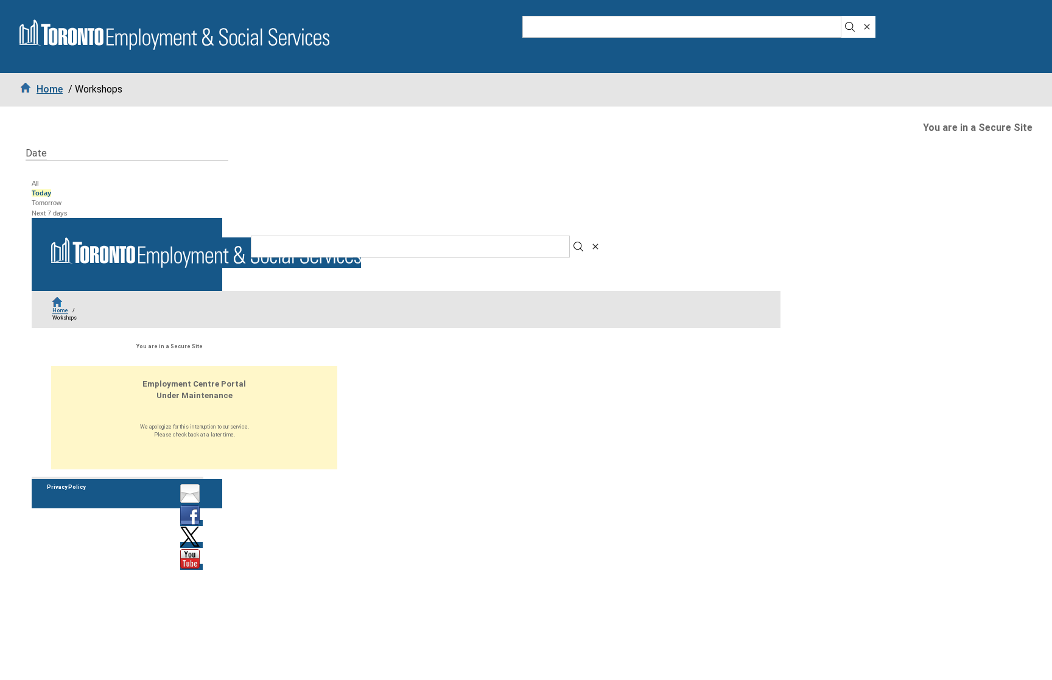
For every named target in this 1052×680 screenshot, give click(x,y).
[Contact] (191, 501)
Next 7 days (50, 213)
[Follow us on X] (191, 545)
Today (41, 193)
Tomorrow (46, 202)
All (35, 183)
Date (36, 153)
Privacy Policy (66, 487)
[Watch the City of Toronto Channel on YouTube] (191, 567)
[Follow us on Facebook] (191, 523)
